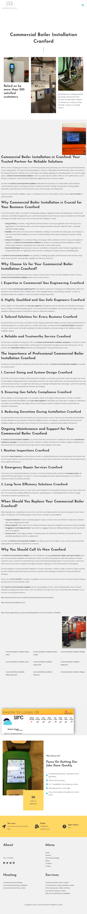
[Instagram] (10, 863)
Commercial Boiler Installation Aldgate (73, 672)
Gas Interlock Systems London (55, 891)
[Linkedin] (14, 863)
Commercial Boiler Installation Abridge (73, 652)
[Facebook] (4, 863)
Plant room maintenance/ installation (57, 893)
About (47, 861)
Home (47, 853)
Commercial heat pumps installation (15, 885)
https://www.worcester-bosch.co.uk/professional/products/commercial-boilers (27, 597)
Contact (48, 866)
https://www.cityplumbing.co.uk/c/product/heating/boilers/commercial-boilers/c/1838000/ (31, 613)
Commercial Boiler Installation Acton (17, 662)
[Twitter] (7, 863)
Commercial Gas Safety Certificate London (59, 885)
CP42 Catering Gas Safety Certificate (57, 888)
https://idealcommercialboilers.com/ (13, 602)
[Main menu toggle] (83, 5)
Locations (48, 863)
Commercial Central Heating (12, 882)
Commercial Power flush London (14, 888)
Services (48, 855)
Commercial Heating (52, 858)
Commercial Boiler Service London (57, 882)
